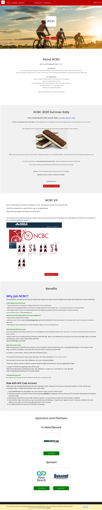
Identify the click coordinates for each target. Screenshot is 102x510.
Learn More (51, 453)
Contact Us (47, 3)
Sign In (96, 2)
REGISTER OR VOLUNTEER (51, 186)
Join (100, 2)
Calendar (14, 3)
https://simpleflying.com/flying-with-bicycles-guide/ (22, 371)
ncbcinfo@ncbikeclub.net (26, 312)
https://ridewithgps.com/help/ (15, 341)
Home (8, 3)
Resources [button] (38, 3)
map (79, 161)
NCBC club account (65, 332)
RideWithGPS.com (17, 391)
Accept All (85, 507)
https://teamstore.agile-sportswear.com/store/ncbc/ (23, 211)
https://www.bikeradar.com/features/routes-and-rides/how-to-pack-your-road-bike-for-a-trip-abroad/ (39, 369)
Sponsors (21, 3)
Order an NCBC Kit (51, 274)
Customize (48, 508)
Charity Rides (29, 3)
